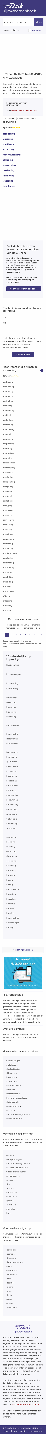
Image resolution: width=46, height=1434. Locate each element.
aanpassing (8, 439)
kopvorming (12, 785)
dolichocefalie (13, 1102)
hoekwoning (12, 766)
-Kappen (10, 1258)
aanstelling (8, 491)
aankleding (8, 415)
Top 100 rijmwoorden (23, 950)
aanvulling (8, 529)
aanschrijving (9, 467)
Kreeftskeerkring (12, 154)
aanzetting (8, 544)
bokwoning (11, 697)
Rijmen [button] (39, 22)
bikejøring (8, 139)
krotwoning (12, 688)
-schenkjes (11, 1250)
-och (8, 1266)
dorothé (10, 1089)
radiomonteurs (13, 1118)
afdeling (6, 596)
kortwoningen (12, 922)
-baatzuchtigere (13, 1262)
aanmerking (8, 429)
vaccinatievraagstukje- (17, 1163)
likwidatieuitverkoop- (16, 1167)
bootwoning (11, 757)
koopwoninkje (12, 889)
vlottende (10, 1081)
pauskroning (9, 165)
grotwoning (11, 762)
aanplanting (8, 444)
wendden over (13, 1085)
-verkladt (10, 1274)
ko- (4, 317)
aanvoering (8, 524)
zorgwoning (11, 828)
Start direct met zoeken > (23, 289)
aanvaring (7, 515)
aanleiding (8, 420)
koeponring (11, 781)
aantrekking (8, 510)
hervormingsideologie (16, 1098)
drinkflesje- (11, 1205)
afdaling (7, 586)
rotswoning (11, 814)
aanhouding (8, 410)
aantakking (8, 501)
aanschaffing (9, 463)
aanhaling (7, 405)
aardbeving (8, 548)
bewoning (10, 842)
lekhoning (8, 160)
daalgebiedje (12, 1069)
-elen (8, 1278)
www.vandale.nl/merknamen (25, 1404)
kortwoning (12, 683)
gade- (9, 1155)
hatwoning (11, 870)
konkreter (11, 1077)
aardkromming (10, 553)
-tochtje (10, 1283)
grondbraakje (12, 1106)
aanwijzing (8, 534)
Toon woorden (23, 354)
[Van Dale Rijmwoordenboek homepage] (14, 6)
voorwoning (12, 823)
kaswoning (11, 712)
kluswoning (11, 776)
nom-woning (12, 795)
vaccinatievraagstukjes (17, 1114)
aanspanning (9, 482)
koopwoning (12, 665)
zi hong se (11, 1073)
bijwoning (10, 846)
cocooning (11, 851)
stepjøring (8, 180)
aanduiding (8, 396)
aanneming (8, 434)
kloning (9, 880)
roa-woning (11, 809)
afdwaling (7, 605)
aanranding (8, 453)
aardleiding (8, 558)
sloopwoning (12, 739)
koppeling (11, 899)
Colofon (23, 1431)
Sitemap (14, 1431)
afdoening (7, 601)
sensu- (9, 1188)
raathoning (8, 175)
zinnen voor (23, 110)
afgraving (7, 610)
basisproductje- (13, 1159)
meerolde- (11, 1209)
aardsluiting (8, 567)
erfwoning (11, 865)
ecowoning (11, 861)
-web (8, 1291)
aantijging (7, 505)
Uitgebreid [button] (37, 30)
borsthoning (9, 144)
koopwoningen (13, 725)
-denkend (10, 1270)
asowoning (11, 837)
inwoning (10, 875)
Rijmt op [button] (8, 22)
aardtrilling (8, 577)
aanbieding (8, 382)
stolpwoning (12, 743)
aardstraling (8, 572)
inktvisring (8, 149)
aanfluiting (8, 401)
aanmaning (8, 424)
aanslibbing (8, 472)
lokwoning (11, 716)
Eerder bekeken (11, 30)
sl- (7, 1184)
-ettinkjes (10, 1307)
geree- (9, 1200)
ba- (8, 1213)
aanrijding (7, 458)
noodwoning (12, 800)
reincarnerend (13, 1094)
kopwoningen (13, 674)
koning (9, 884)
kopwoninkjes (12, 918)
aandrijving (8, 391)
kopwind (10, 913)
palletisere (11, 1065)
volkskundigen (13, 1061)
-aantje (9, 1287)
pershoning (8, 170)
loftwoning (11, 790)
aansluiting (8, 477)
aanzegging (8, 539)
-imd (8, 1299)
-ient (8, 1295)
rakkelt (9, 1110)
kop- (5, 322)
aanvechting (8, 520)
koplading (11, 894)
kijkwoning (11, 771)
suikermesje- (12, 1176)
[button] (41, 370)
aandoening (8, 386)
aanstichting (8, 496)
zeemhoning (9, 186)
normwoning (12, 804)
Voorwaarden (35, 1431)
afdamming (8, 591)
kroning (10, 927)
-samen (9, 1254)
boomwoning (12, 752)
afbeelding (8, 582)
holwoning (11, 707)
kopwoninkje (12, 734)
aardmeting (8, 563)
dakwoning (11, 856)
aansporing (8, 486)
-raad (9, 1303)
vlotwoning (11, 819)
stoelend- (10, 1196)
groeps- (10, 1180)
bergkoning (9, 133)
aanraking (7, 448)
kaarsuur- (11, 1192)
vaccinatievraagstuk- (16, 1172)
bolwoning (11, 702)
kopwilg (10, 908)
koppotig (10, 903)
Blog (6, 1431)
